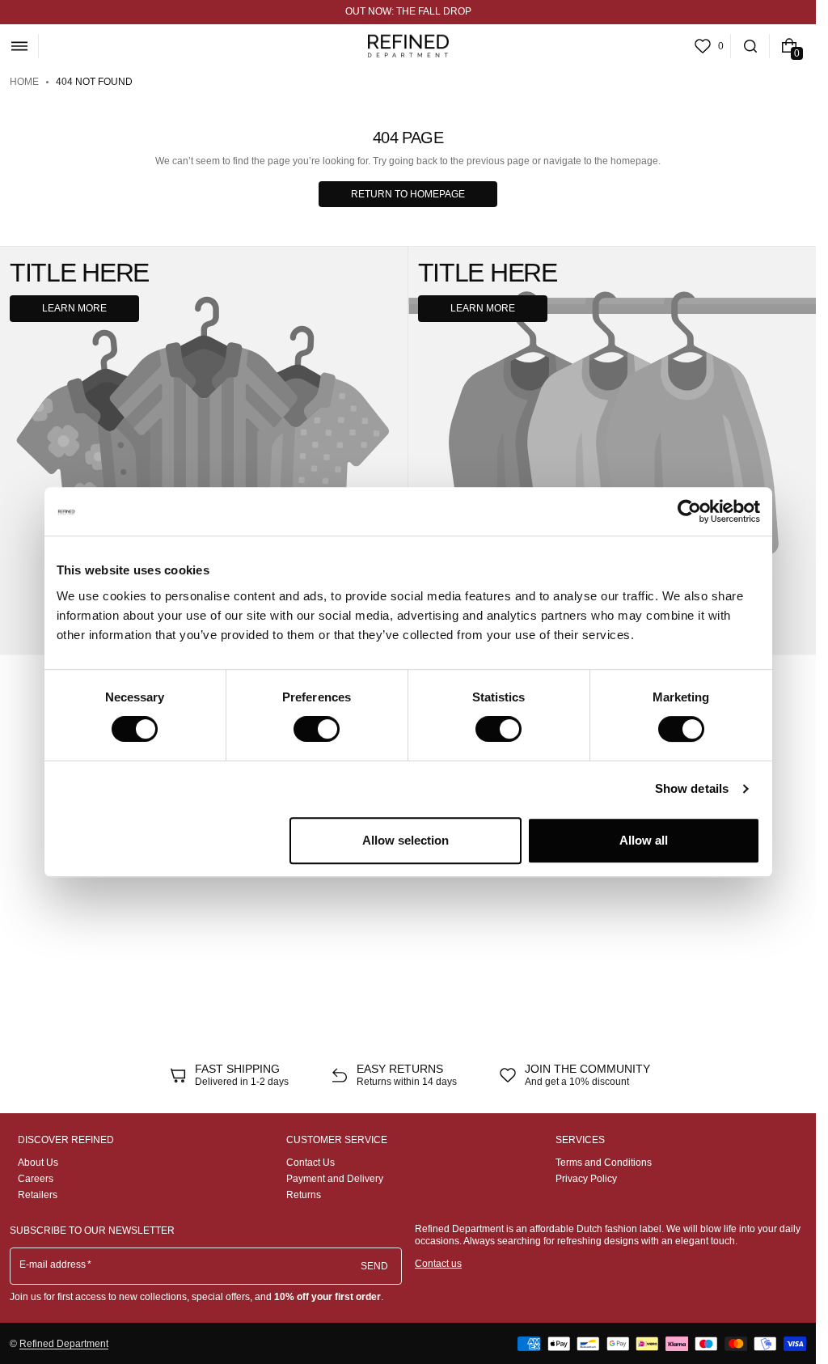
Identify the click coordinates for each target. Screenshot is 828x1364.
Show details (692, 788)
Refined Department (63, 1343)
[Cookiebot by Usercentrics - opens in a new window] (689, 511)
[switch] (317, 729)
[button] (19, 46)
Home (24, 81)
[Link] (408, 12)
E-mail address (53, 1264)
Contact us (438, 1263)
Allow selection (405, 840)
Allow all (643, 840)
